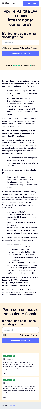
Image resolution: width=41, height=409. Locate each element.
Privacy (5, 405)
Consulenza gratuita (19, 53)
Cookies (12, 405)
